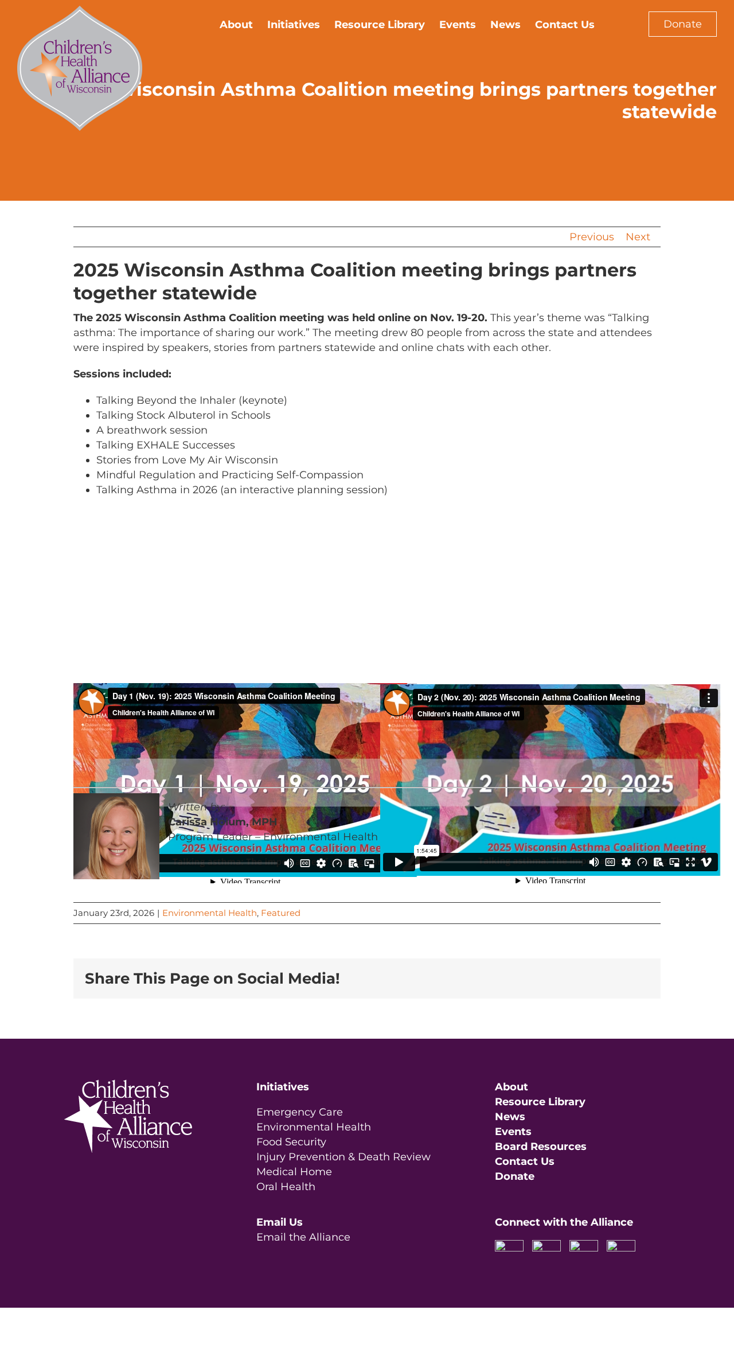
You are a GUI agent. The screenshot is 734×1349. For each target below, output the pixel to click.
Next (638, 237)
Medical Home (294, 1171)
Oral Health (285, 1186)
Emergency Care (299, 1112)
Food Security (291, 1142)
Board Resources (541, 1146)
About (511, 1087)
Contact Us (525, 1161)
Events (513, 1131)
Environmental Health (209, 912)
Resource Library (540, 1101)
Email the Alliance (303, 1237)
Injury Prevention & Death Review (343, 1157)
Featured (280, 912)
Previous (591, 237)
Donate (682, 24)
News (510, 1116)
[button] (613, 24)
